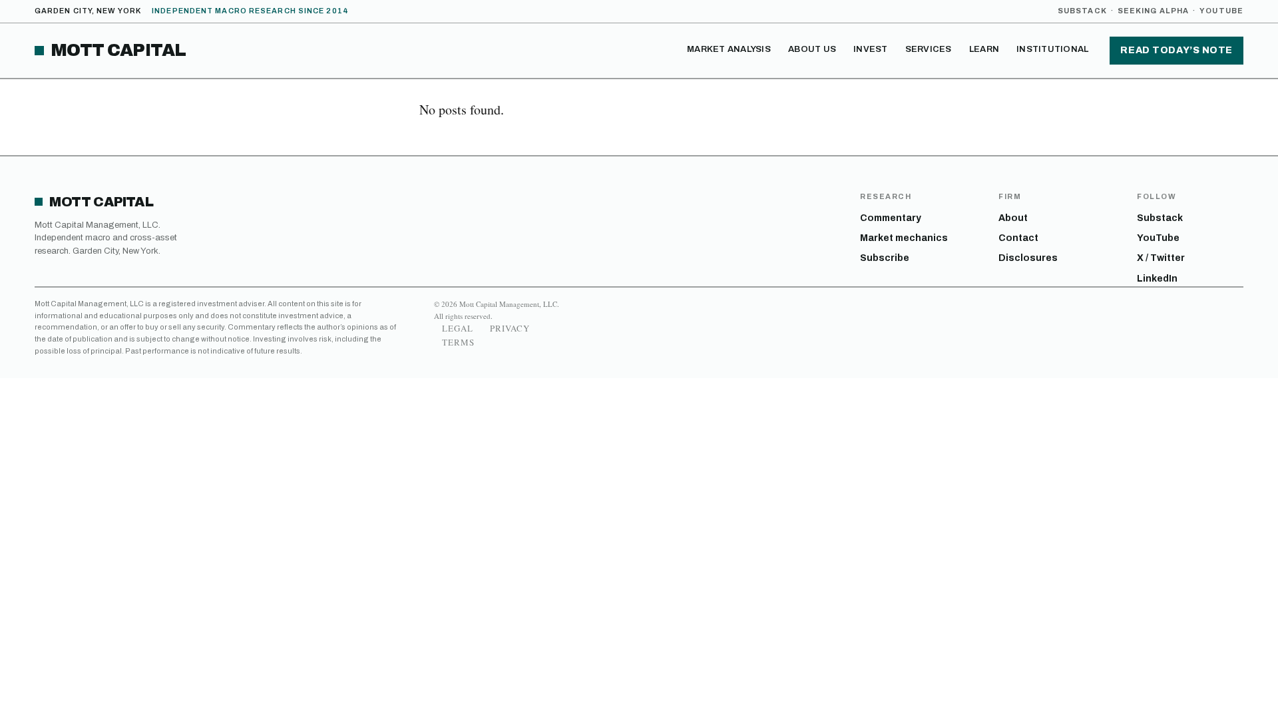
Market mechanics (904, 238)
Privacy (510, 328)
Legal (457, 328)
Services (928, 49)
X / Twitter (1161, 258)
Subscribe (884, 258)
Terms (458, 342)
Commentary (890, 218)
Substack (1082, 11)
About (1013, 218)
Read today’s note (1176, 50)
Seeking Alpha (1153, 11)
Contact (1018, 238)
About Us (812, 49)
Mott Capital (118, 50)
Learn (984, 49)
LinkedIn (1157, 279)
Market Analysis (729, 49)
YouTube (1221, 11)
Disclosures (1028, 258)
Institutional (1052, 49)
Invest (870, 49)
